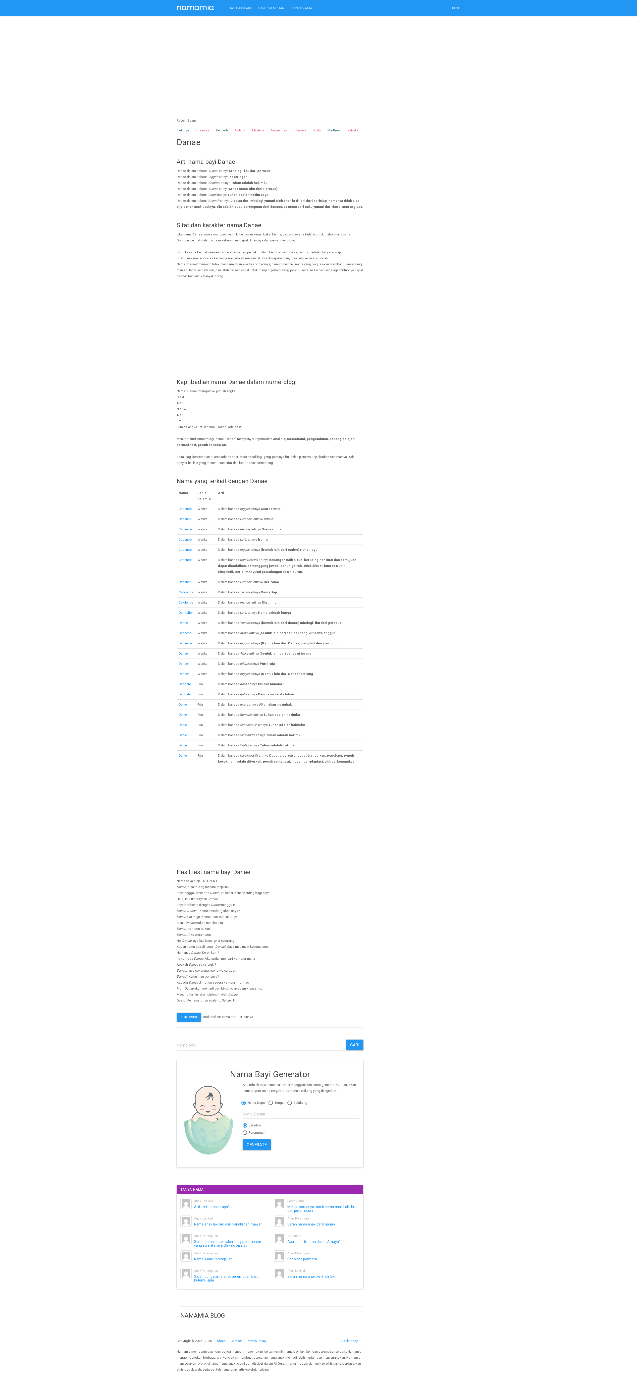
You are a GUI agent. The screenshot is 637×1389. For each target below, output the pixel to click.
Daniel (183, 704)
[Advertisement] (270, 59)
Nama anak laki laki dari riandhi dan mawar (228, 1224)
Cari (354, 1044)
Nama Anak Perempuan (213, 1259)
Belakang (300, 1103)
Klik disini (189, 1017)
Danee (183, 623)
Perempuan (256, 1132)
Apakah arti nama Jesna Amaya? (314, 1242)
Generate (257, 1144)
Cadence (185, 509)
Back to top (349, 1341)
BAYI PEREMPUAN (271, 8)
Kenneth (222, 130)
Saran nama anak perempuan (311, 1224)
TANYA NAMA (302, 8)
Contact (236, 1341)
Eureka (301, 130)
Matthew (333, 130)
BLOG (456, 8)
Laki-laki (254, 1125)
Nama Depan (256, 1103)
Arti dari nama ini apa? (212, 1207)
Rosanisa (202, 130)
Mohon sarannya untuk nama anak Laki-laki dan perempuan (321, 1209)
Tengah (279, 1103)
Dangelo (185, 684)
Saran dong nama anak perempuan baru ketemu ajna (226, 1278)
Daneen (184, 653)
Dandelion (186, 612)
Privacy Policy (256, 1341)
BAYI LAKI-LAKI (240, 8)
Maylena (258, 130)
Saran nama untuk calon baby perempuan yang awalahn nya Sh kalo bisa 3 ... (227, 1243)
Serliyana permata (302, 1259)
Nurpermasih (280, 130)
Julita (317, 130)
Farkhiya (183, 130)
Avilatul (240, 130)
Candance (186, 592)
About (221, 1341)
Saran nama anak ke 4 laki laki (311, 1276)
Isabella (352, 130)
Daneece (185, 633)
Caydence (186, 602)
